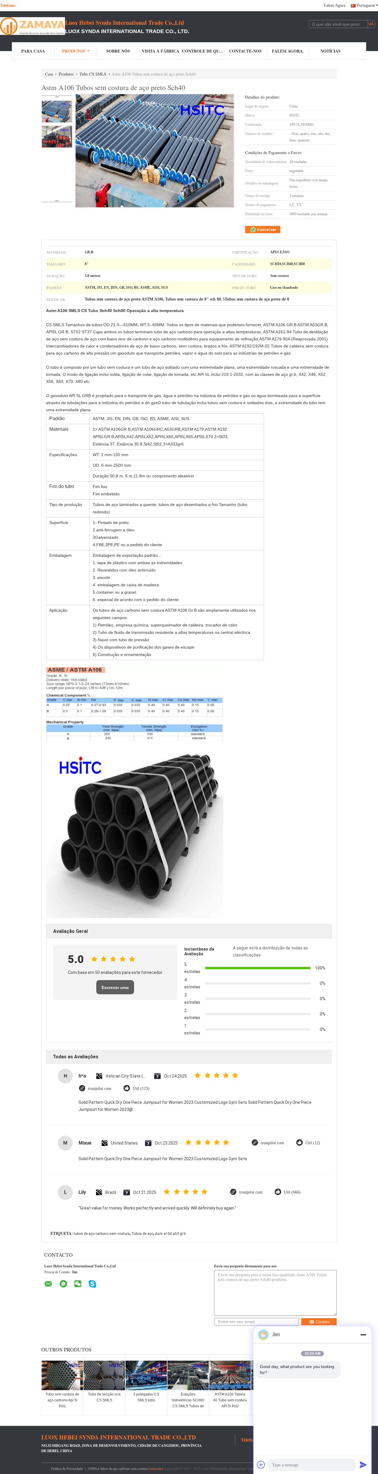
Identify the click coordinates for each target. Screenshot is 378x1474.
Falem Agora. (335, 5)
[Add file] (261, 1464)
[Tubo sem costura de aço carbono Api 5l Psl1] (62, 1375)
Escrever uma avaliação (115, 989)
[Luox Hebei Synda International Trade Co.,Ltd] (32, 26)
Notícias (330, 51)
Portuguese (366, 5)
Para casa (33, 51)
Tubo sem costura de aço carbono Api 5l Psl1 (62, 1400)
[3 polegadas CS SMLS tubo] (146, 1375)
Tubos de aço (142, 1234)
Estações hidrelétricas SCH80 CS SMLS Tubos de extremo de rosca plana (188, 1406)
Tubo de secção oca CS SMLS (104, 1397)
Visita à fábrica (160, 51)
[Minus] (363, 1334)
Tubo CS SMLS (92, 74)
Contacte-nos (245, 51)
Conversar (266, 229)
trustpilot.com (99, 1088)
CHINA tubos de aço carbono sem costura (117, 1468)
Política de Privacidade (67, 1468)
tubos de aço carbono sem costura (102, 1234)
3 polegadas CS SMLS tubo (146, 1397)
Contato (322, 1322)
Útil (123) (141, 1088)
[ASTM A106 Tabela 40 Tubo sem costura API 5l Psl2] (230, 1375)
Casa (49, 74)
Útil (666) (292, 1192)
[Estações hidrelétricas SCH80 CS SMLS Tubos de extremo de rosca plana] (188, 1375)
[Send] (363, 1464)
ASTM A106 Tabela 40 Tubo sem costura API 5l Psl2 (230, 1400)
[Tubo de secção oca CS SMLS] (104, 1375)
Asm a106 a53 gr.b (170, 1234)
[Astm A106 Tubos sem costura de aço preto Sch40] (56, 111)
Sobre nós (118, 51)
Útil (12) (312, 1143)
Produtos (73, 51)
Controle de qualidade (203, 51)
